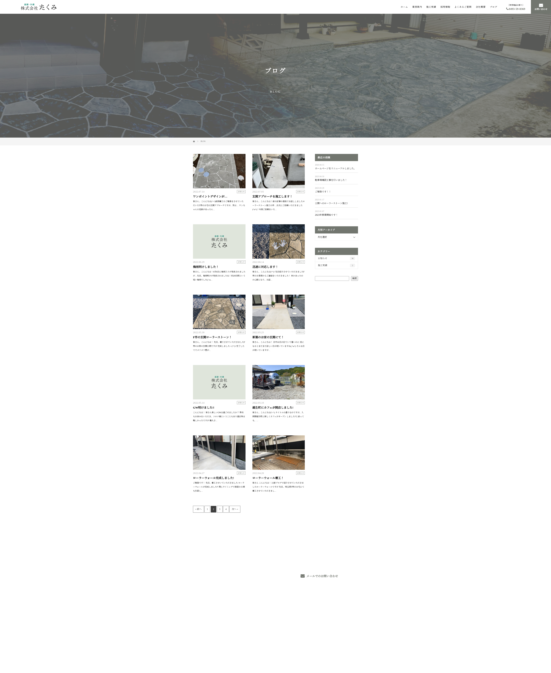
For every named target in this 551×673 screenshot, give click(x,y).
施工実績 (431, 7)
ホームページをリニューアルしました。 (335, 168)
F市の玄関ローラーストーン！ (212, 337)
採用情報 (445, 7)
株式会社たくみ (208, 609)
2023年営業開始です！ (326, 215)
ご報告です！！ (323, 191)
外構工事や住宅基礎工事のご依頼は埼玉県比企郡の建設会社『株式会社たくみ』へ (229, 657)
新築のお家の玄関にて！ (268, 337)
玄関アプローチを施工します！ (272, 196)
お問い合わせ (540, 9)
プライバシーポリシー (346, 657)
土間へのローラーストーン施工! (331, 203)
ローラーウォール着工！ (268, 478)
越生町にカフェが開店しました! (272, 407)
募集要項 (331, 610)
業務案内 (417, 7)
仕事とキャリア (301, 618)
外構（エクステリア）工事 (273, 618)
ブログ (493, 7)
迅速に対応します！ (265, 266)
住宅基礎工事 (266, 622)
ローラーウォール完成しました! (213, 478)
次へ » (235, 509)
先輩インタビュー (302, 623)
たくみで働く (300, 614)
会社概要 (481, 7)
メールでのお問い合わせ (322, 576)
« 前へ (198, 509)
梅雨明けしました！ (206, 266)
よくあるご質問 (463, 7)
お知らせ (241, 192)
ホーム (404, 7)
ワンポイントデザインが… (210, 196)
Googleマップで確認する (207, 639)
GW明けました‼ (203, 407)
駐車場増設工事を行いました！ (331, 180)
